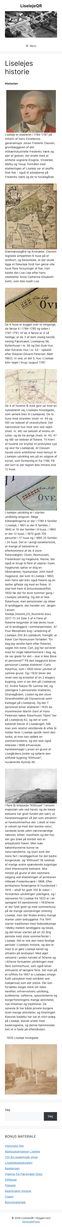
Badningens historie (18, 1191)
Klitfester (11, 1179)
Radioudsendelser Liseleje (22, 1151)
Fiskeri (9, 1196)
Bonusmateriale (15, 1202)
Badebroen (12, 1168)
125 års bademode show (21, 1157)
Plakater (10, 1185)
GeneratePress (31, 1221)
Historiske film (14, 1146)
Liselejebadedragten (18, 1162)
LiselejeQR (31, 5)
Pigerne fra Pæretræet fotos (23, 1174)
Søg (7, 1109)
